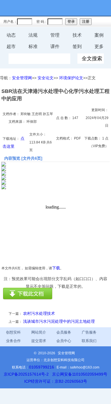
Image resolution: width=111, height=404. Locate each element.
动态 (11, 35)
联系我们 (89, 341)
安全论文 (46, 78)
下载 (56, 268)
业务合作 (13, 341)
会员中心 (63, 341)
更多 (99, 46)
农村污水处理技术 (39, 313)
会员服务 (63, 332)
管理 (54, 35)
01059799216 (41, 367)
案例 (99, 35)
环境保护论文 (71, 78)
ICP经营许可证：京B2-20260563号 (55, 381)
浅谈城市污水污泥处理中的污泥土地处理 (59, 321)
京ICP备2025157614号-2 (26, 374)
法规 (33, 35)
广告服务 (89, 332)
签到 (77, 46)
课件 (54, 46)
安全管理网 (22, 78)
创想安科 (13, 332)
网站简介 (38, 332)
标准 (33, 46)
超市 (11, 46)
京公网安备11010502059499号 (79, 374)
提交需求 (38, 341)
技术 (77, 35)
